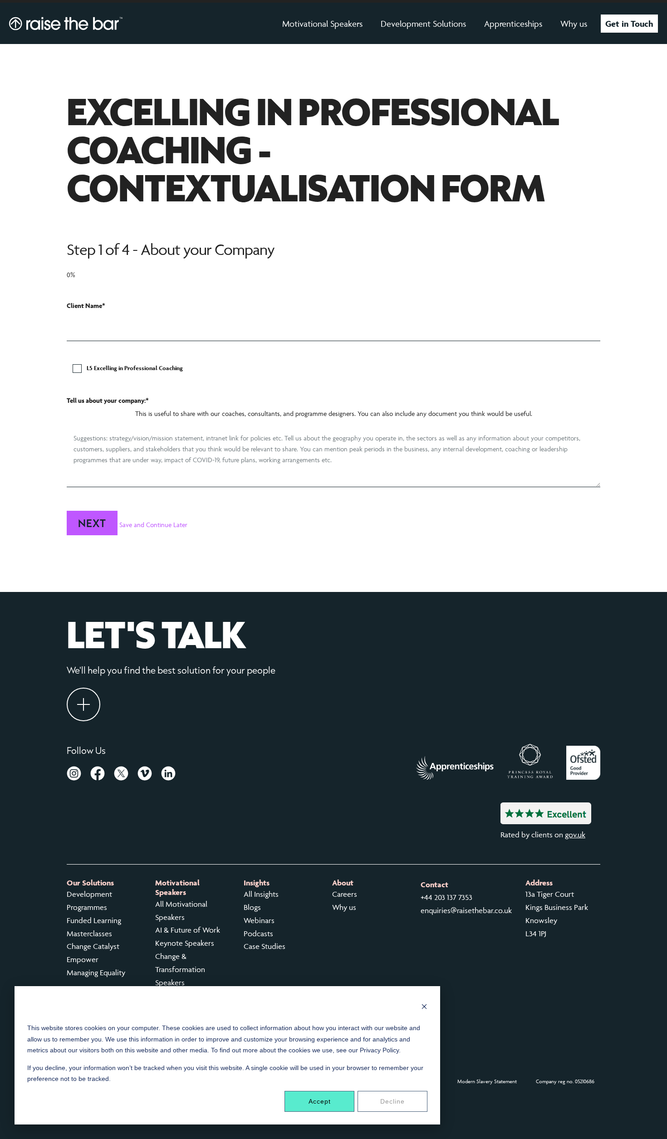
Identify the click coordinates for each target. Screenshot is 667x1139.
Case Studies (264, 946)
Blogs (252, 907)
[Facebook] (97, 775)
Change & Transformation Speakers (180, 969)
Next (92, 523)
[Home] (66, 23)
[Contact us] (83, 704)
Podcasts (258, 933)
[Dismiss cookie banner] (424, 1007)
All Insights (261, 894)
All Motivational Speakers (181, 910)
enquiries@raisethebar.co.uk (466, 910)
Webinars (259, 920)
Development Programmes (89, 901)
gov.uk (575, 834)
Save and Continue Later (153, 524)
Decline (392, 1101)
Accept (320, 1101)
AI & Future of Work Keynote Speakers (187, 936)
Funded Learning (94, 920)
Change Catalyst (93, 946)
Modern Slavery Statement (487, 1081)
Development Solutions (423, 23)
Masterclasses (89, 933)
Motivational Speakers (322, 23)
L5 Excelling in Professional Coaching (135, 368)
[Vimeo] (144, 775)
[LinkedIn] (168, 775)
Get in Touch (629, 23)
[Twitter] (121, 775)
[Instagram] (74, 775)
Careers (344, 894)
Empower (82, 959)
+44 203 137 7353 (446, 897)
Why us (573, 23)
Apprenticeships (513, 23)
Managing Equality (96, 972)
